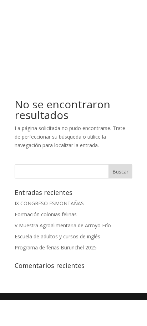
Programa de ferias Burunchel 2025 (56, 247)
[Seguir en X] (80, 70)
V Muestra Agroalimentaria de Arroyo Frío (63, 225)
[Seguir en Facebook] (66, 70)
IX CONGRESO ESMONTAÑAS (49, 203)
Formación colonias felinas (46, 214)
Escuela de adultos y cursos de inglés (57, 236)
